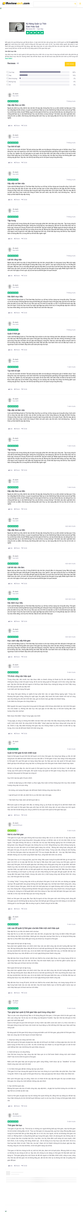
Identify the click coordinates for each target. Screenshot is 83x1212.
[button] (10, 125)
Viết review (70, 64)
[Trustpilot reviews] (16, 3)
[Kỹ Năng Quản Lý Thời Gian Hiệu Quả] (16, 27)
